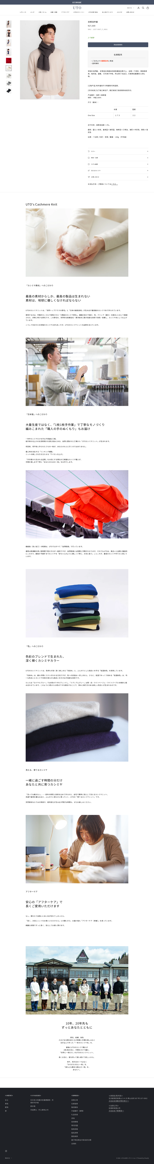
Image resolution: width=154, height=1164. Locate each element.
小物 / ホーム (43, 12)
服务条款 (74, 1136)
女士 (6, 1100)
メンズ (32, 12)
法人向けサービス (107, 12)
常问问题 (74, 1125)
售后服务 (74, 1107)
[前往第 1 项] (9, 24)
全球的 (73, 1143)
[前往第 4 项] (9, 52)
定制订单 (74, 1100)
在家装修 (74, 1104)
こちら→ (114, 184)
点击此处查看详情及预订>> (119, 1101)
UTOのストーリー (79, 12)
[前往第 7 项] (9, 76)
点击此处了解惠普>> (116, 1111)
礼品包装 (74, 1114)
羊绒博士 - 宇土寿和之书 (39, 1110)
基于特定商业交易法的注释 (81, 1140)
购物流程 (74, 1129)
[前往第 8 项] (9, 83)
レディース (23, 12)
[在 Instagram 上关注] (6, 1151)
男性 (6, 1104)
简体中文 (129, 8)
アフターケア (65, 12)
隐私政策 (74, 1133)
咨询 (73, 1118)
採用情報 (74, 1122)
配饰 (6, 1107)
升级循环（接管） (78, 1111)
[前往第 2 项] (9, 33)
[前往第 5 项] (9, 60)
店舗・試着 (54, 12)
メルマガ (119, 12)
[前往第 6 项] (9, 68)
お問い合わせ (130, 12)
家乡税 (32, 1106)
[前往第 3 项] (9, 43)
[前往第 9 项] (9, 91)
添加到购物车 (118, 45)
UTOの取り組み (93, 12)
